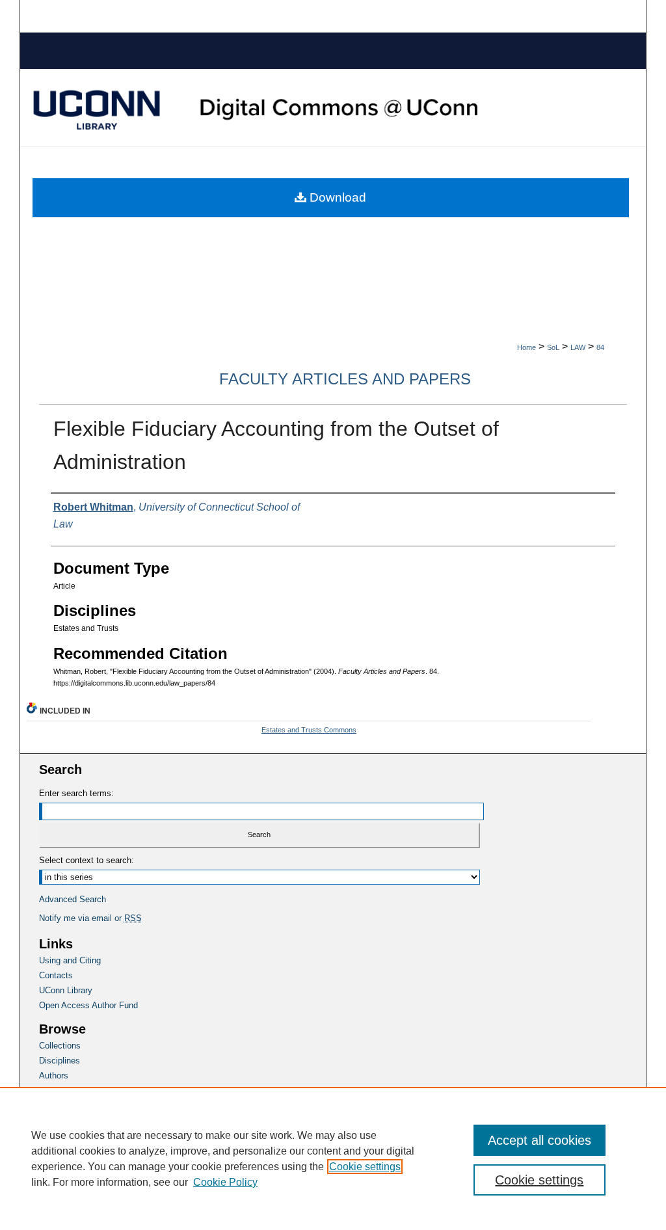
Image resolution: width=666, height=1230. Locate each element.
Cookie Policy (225, 1182)
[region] (333, 1158)
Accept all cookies (539, 1140)
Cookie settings (365, 1166)
